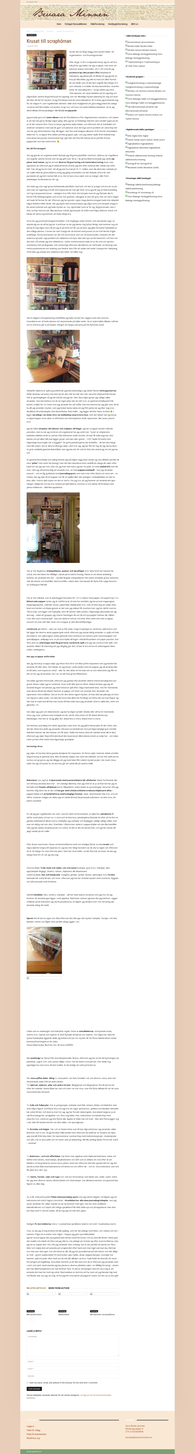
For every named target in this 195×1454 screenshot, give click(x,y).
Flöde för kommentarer (36, 1434)
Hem (59, 24)
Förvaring (50, 31)
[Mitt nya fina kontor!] (41, 1302)
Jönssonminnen (148, 42)
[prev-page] (28, 1319)
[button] (165, 24)
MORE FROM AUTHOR (59, 1288)
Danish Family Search (155, 139)
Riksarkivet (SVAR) (151, 167)
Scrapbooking (38, 31)
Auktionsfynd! (63, 1315)
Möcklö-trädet (146, 46)
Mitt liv (134, 24)
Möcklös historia (149, 50)
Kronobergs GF (147, 192)
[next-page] (32, 1319)
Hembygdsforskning (117, 24)
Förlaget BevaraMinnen (76, 24)
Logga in (30, 1426)
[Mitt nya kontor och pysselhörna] (104, 1302)
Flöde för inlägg (33, 1430)
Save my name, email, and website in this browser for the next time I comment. (63, 1382)
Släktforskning (97, 24)
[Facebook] (166, 2)
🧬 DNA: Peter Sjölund (135, 66)
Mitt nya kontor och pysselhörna (102, 1315)
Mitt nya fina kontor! (34, 1315)
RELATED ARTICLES (36, 1288)
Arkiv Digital (143, 136)
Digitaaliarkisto (146, 143)
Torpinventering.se (151, 62)
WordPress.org (33, 1438)
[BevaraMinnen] (97, 12)
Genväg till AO (146, 163)
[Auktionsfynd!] (72, 1302)
